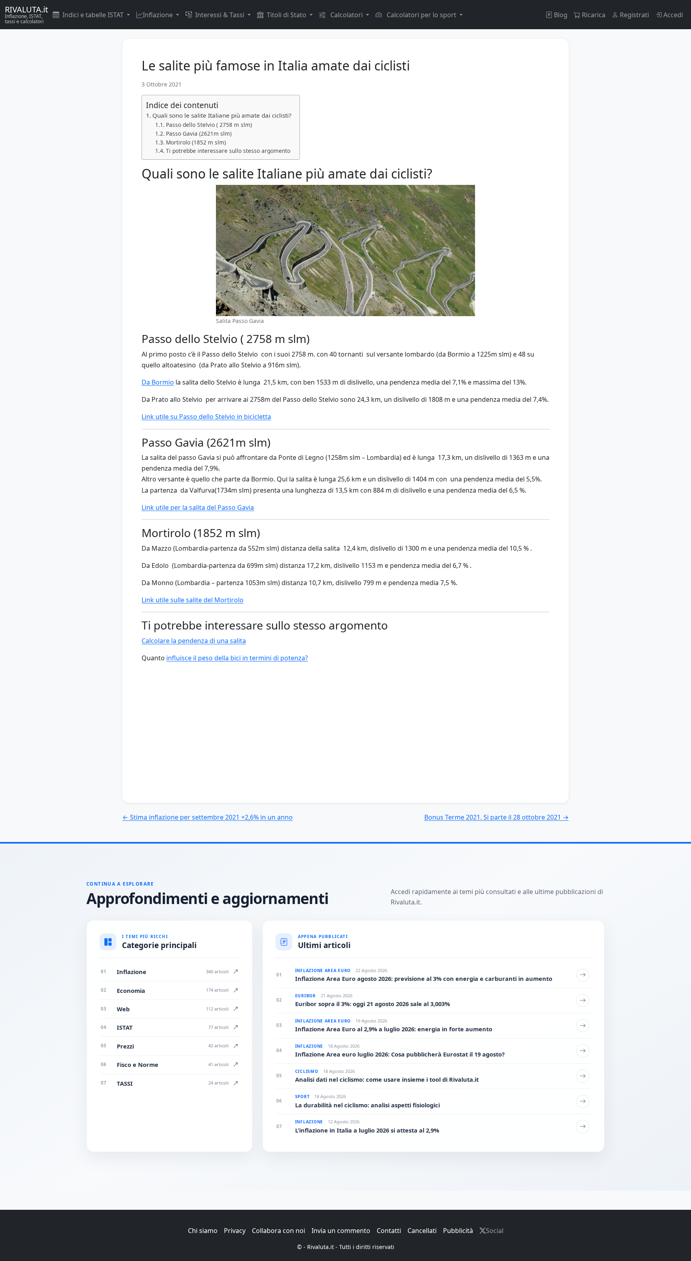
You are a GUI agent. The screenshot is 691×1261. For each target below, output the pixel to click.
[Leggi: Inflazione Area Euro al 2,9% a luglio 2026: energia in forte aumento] (583, 1025)
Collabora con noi (278, 1230)
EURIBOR (305, 995)
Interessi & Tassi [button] (220, 14)
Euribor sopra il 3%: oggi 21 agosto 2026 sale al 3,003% (372, 1004)
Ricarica (592, 14)
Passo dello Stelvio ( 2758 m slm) (209, 124)
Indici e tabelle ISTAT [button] (93, 14)
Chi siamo (203, 1230)
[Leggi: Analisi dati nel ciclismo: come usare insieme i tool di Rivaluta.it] (583, 1076)
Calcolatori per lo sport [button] (421, 14)
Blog (559, 14)
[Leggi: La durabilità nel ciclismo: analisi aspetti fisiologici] (583, 1101)
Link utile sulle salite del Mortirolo (193, 599)
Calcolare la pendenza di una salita (194, 640)
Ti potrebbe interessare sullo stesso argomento (228, 150)
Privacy (235, 1230)
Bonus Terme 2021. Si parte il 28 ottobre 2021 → (496, 817)
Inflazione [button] (158, 14)
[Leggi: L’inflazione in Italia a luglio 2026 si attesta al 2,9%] (583, 1126)
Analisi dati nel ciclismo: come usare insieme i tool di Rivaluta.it (387, 1079)
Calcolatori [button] (346, 14)
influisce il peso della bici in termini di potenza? (237, 658)
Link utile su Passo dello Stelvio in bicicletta (206, 416)
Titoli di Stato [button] (287, 14)
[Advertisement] (345, 743)
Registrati (633, 14)
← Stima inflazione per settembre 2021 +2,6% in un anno (207, 817)
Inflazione (309, 1046)
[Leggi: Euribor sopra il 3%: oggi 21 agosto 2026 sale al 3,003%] (583, 1000)
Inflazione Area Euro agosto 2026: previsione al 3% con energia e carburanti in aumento (423, 978)
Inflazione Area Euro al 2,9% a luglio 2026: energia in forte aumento (393, 1029)
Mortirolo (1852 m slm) (196, 142)
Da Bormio (158, 382)
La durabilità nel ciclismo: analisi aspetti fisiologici (367, 1105)
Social (494, 1230)
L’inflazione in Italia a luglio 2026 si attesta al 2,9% (367, 1130)
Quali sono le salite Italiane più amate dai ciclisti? (222, 115)
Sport (302, 1096)
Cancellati (422, 1230)
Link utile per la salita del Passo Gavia (198, 507)
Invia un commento (341, 1230)
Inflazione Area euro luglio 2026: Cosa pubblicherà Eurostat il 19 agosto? (400, 1054)
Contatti (389, 1230)
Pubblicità (458, 1230)
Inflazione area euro (323, 970)
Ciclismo (306, 1071)
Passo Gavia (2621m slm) (199, 133)
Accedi (672, 14)
